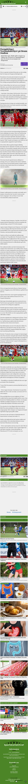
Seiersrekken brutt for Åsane (10, 6)
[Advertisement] (14, 19)
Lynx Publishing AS (19, 780)
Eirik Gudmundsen (14, 772)
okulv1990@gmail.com (14, 766)
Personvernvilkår (14, 778)
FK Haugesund (16, 512)
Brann (9, 512)
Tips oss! (25, 64)
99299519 (25, 63)
